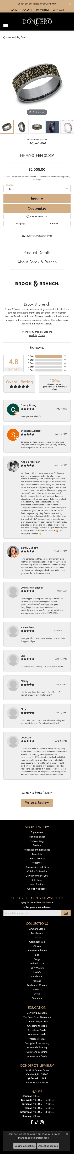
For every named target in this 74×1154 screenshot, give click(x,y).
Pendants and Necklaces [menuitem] (37, 849)
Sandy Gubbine (30, 547)
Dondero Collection (37, 950)
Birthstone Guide (37, 1030)
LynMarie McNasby (32, 587)
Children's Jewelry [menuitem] (37, 871)
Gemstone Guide (37, 1034)
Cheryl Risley (28, 405)
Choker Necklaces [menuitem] (37, 888)
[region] (37, 82)
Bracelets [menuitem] (37, 854)
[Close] (70, 4)
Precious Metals (37, 1038)
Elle (37, 954)
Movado (37, 980)
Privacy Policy (49, 1133)
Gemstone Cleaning (37, 1051)
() (65, 356)
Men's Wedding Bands (16, 37)
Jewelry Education (37, 1012)
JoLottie (26, 737)
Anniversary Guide (37, 1056)
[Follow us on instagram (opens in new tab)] (42, 1122)
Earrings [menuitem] (37, 845)
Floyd (24, 709)
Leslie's (37, 972)
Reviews (37, 347)
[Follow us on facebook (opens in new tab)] (31, 1122)
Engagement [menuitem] (37, 832)
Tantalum (37, 998)
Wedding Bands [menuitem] (37, 836)
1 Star (31, 370)
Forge (37, 959)
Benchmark (37, 933)
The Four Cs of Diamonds (37, 1017)
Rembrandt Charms (37, 985)
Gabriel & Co (37, 963)
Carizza (37, 937)
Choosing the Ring (37, 1025)
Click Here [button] (50, 3)
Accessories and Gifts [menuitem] (37, 867)
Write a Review (37, 802)
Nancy (24, 681)
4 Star (31, 359)
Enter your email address (37, 906)
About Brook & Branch (37, 262)
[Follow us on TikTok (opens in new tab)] (36, 1122)
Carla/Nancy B (37, 941)
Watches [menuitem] (37, 862)
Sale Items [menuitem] (37, 880)
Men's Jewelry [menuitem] (37, 858)
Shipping (20, 223)
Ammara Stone (37, 928)
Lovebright (37, 976)
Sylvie (37, 993)
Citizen (37, 946)
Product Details (37, 252)
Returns (54, 223)
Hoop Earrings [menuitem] (37, 884)
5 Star (31, 356)
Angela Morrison (30, 461)
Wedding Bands (37, 335)
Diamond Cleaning (37, 1047)
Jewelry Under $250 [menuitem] (37, 875)
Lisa (23, 655)
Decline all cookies (24, 1145)
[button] (14, 9)
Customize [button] (37, 208)
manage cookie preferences (33, 1137)
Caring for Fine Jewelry (37, 1043)
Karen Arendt (28, 627)
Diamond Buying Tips (37, 1021)
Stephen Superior (31, 430)
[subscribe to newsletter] (66, 913)
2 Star (31, 366)
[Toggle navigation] (5, 24)
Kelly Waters (37, 967)
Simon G (37, 989)
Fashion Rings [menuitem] (37, 841)
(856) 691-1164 (37, 143)
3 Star (31, 363)
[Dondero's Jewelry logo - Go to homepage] (37, 21)
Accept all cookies (48, 1145)
